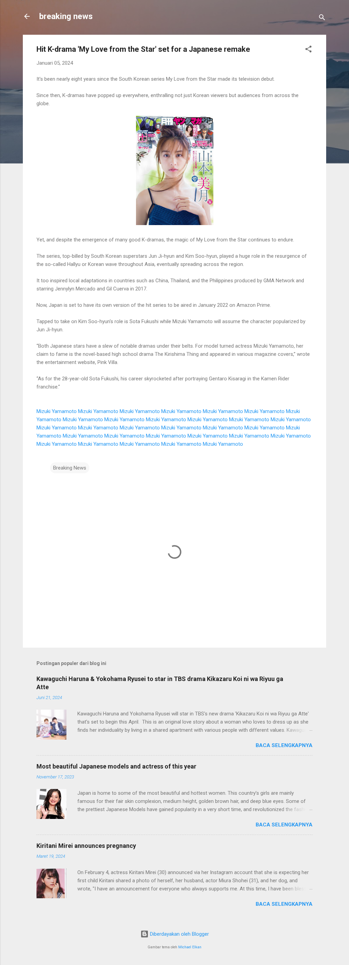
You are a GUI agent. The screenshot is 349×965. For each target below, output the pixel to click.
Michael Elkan (189, 947)
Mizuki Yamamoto (56, 411)
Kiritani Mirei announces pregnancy (86, 845)
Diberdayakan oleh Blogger (179, 934)
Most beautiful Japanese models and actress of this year (116, 766)
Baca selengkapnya (284, 745)
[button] (308, 50)
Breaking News (69, 468)
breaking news (66, 16)
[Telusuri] (322, 18)
